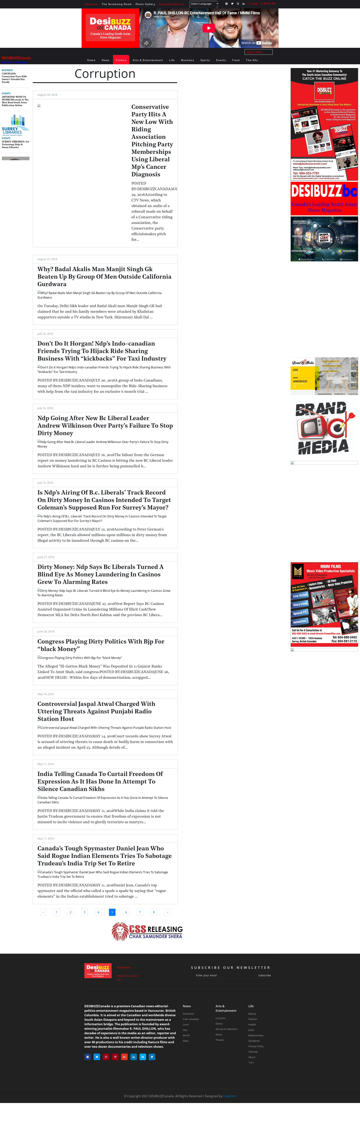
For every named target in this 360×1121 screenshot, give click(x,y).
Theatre (220, 1040)
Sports (205, 60)
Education (188, 1013)
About (251, 1057)
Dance (219, 1023)
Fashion (252, 1019)
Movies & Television (227, 1029)
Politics (121, 60)
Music (219, 1034)
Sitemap (253, 1051)
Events (221, 60)
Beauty (252, 1013)
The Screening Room (117, 4)
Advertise (91, 4)
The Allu (252, 60)
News (106, 60)
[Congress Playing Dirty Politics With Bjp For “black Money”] (105, 658)
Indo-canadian (191, 1019)
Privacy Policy (256, 1046)
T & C (251, 1062)
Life (172, 60)
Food (236, 60)
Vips (185, 1030)
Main (185, 1040)
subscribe (264, 975)
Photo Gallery (145, 4)
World (186, 1035)
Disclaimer (254, 1040)
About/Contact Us (171, 4)
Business (187, 60)
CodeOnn (229, 1096)
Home (91, 60)
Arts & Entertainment (148, 60)
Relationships (255, 1035)
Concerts (221, 1018)
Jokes (251, 1030)
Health (252, 1024)
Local (186, 1024)
